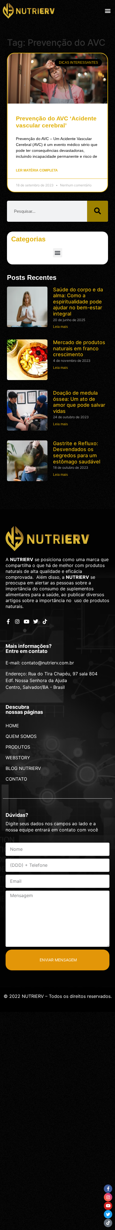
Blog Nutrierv (23, 768)
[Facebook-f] (8, 621)
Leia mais (60, 327)
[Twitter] (35, 621)
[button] (107, 10)
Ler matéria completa (37, 170)
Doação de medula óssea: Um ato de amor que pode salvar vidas (79, 402)
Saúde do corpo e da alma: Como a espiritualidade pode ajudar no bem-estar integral (78, 302)
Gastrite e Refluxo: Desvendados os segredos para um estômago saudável (76, 452)
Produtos (18, 747)
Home (12, 725)
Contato (16, 779)
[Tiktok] (44, 621)
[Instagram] (17, 621)
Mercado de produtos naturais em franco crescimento (79, 348)
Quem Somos (21, 736)
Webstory (18, 757)
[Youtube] (26, 621)
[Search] (97, 211)
